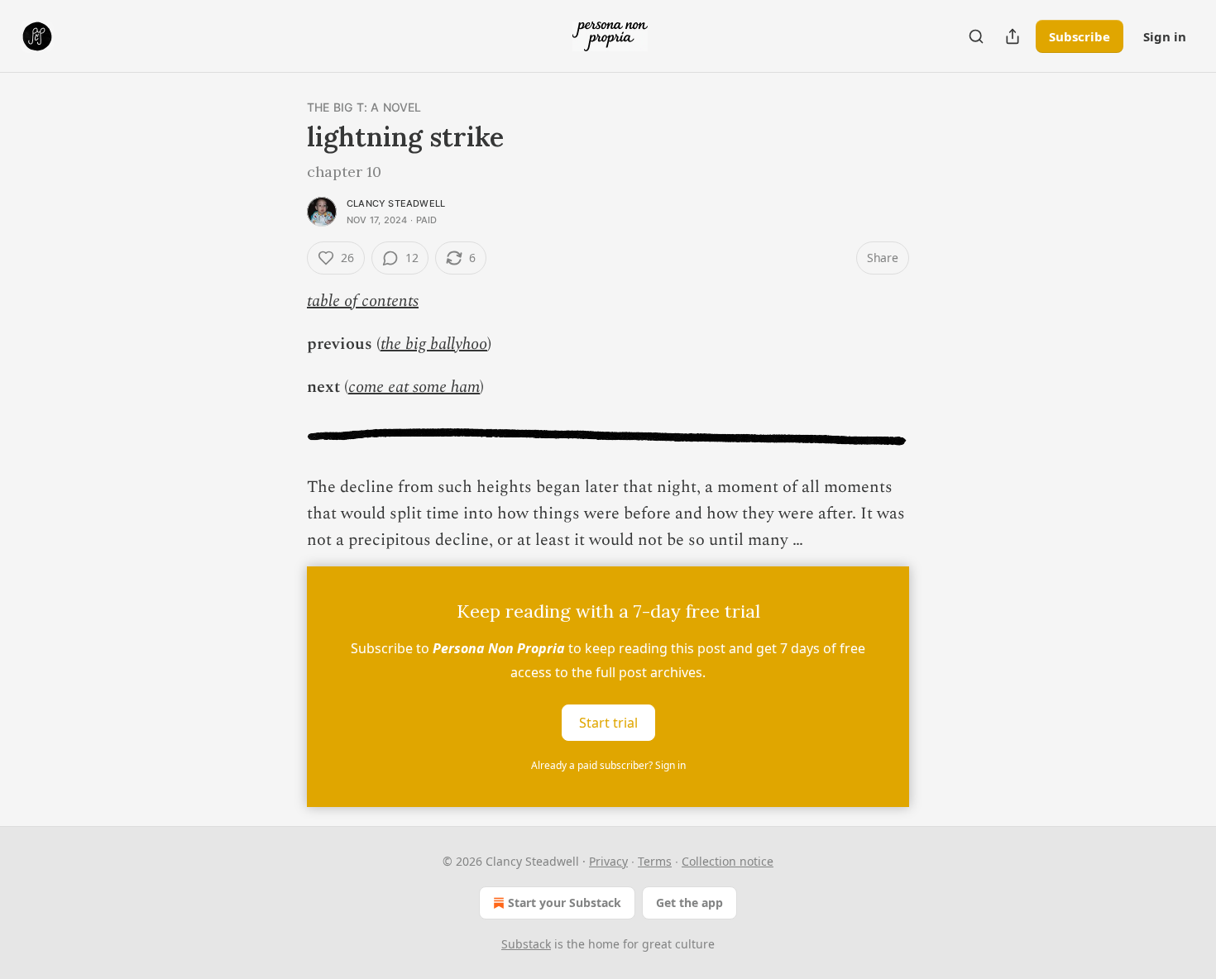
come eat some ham (414, 387)
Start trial (608, 723)
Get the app (689, 902)
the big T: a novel (364, 107)
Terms (655, 861)
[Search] (976, 36)
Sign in (1164, 36)
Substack (526, 944)
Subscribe (1079, 36)
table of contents (363, 301)
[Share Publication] (1012, 36)
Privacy (608, 861)
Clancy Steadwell (396, 203)
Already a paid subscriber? (608, 765)
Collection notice (727, 861)
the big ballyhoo (434, 344)
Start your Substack (564, 902)
